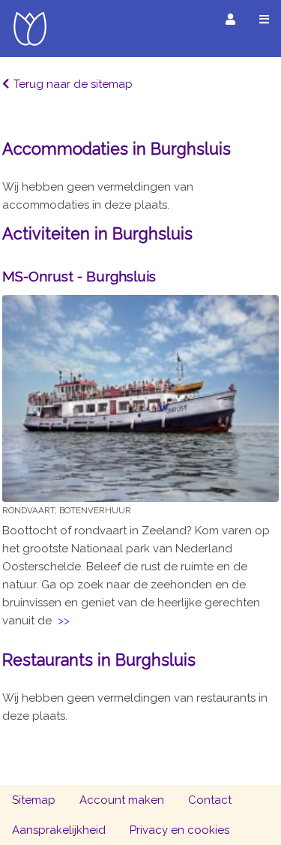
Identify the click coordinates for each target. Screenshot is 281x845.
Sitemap (33, 800)
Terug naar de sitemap (73, 84)
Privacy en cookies (179, 830)
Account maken (121, 800)
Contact (210, 800)
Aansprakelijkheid (59, 830)
